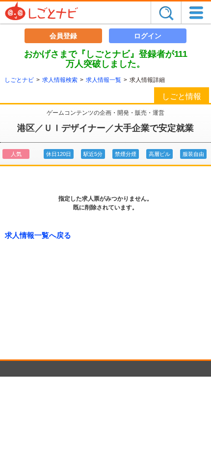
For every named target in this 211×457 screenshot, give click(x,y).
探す (166, 12)
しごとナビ (19, 79)
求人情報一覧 (103, 79)
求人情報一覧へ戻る (38, 235)
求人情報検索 (60, 79)
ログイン (147, 36)
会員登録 (63, 36)
